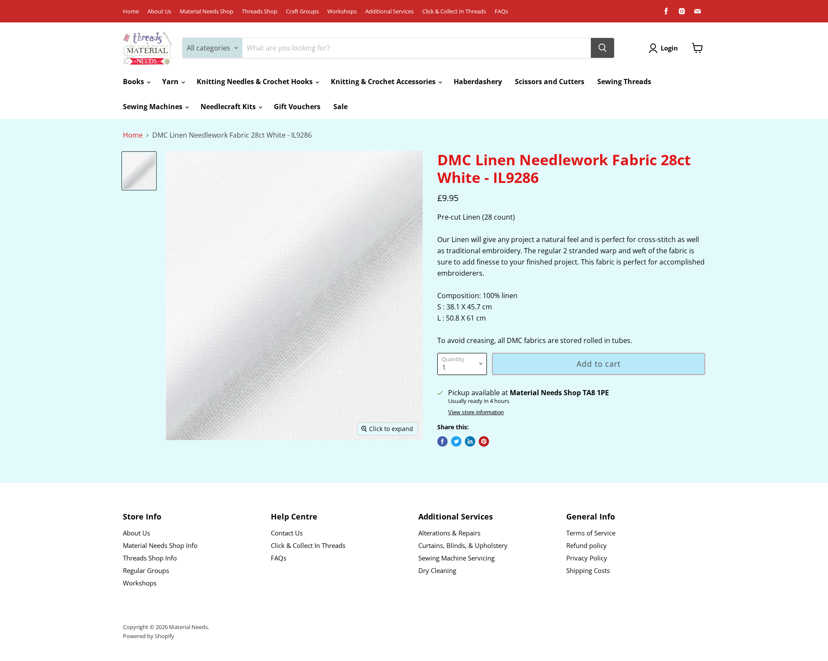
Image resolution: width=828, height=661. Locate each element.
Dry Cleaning (437, 570)
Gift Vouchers (297, 106)
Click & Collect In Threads (454, 11)
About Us (159, 11)
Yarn (171, 81)
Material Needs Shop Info (160, 545)
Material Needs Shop (206, 11)
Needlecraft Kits (229, 106)
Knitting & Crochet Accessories (384, 81)
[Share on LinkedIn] (470, 441)
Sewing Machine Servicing (456, 558)
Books (134, 81)
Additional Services (389, 11)
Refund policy (586, 545)
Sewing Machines (153, 106)
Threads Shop (259, 11)
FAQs (501, 11)
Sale (340, 106)
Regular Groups (146, 570)
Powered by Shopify (148, 636)
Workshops (342, 11)
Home (131, 11)
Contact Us (287, 533)
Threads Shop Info (150, 558)
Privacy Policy (586, 558)
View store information (476, 412)
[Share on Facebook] (442, 441)
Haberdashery (478, 81)
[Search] (602, 48)
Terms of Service (590, 533)
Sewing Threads (624, 81)
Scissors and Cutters (549, 81)
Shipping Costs (588, 570)
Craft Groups (302, 11)
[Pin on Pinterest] (484, 441)
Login (669, 48)
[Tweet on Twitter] (456, 441)
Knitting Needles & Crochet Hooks (255, 81)
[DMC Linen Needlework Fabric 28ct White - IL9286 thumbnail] (139, 171)
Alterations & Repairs (449, 533)
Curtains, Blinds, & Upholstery (463, 545)
